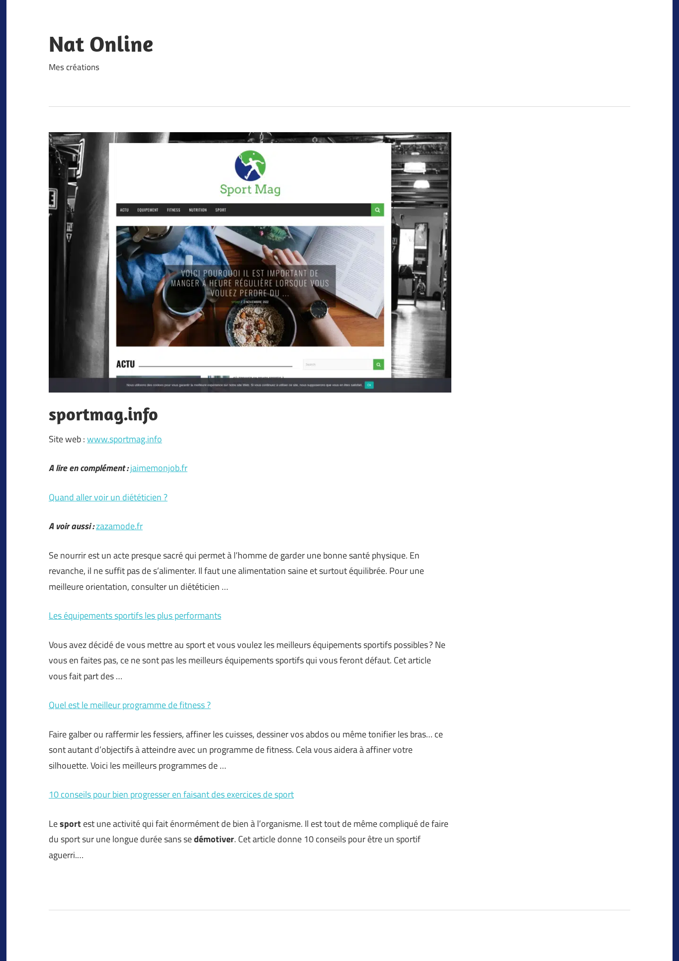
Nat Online (101, 43)
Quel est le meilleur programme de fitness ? (130, 705)
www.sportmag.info (124, 439)
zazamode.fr (119, 526)
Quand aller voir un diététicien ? (108, 497)
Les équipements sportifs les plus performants (135, 615)
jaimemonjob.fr (158, 468)
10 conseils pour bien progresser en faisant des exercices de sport (171, 794)
